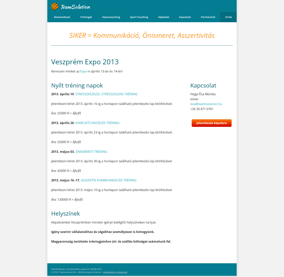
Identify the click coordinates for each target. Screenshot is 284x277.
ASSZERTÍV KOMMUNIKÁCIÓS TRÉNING (109, 180)
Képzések (163, 17)
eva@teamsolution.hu (206, 104)
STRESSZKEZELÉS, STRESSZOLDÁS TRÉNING (106, 94)
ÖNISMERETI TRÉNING (91, 152)
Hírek (228, 17)
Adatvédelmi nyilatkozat (115, 272)
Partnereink (208, 17)
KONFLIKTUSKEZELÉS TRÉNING (97, 123)
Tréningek (86, 17)
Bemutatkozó (62, 17)
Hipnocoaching (111, 17)
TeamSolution (75, 7)
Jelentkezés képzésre (211, 123)
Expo (83, 71)
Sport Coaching (139, 17)
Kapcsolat (185, 17)
